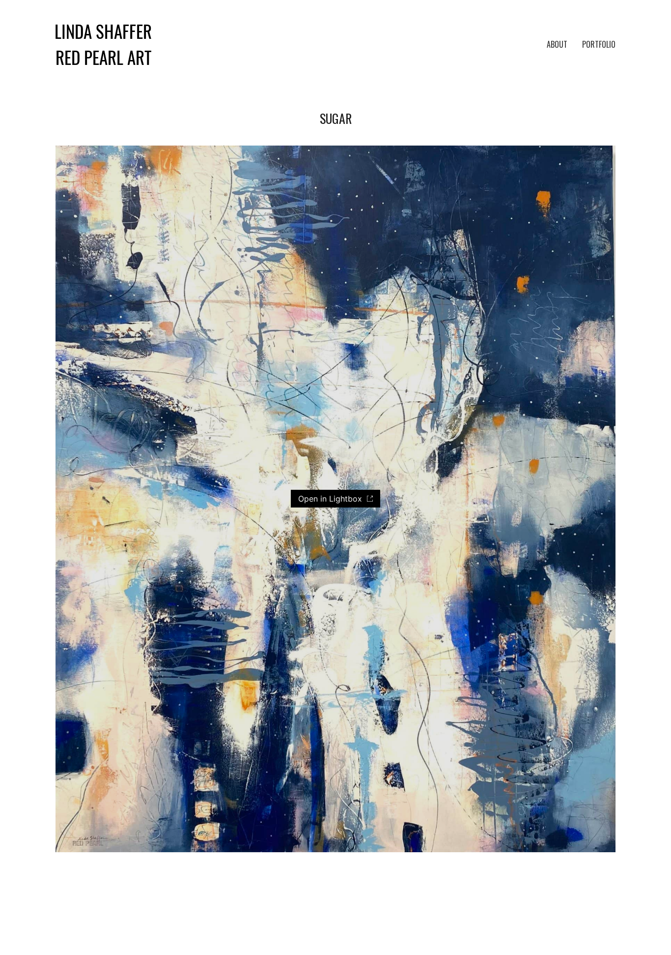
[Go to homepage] (103, 45)
